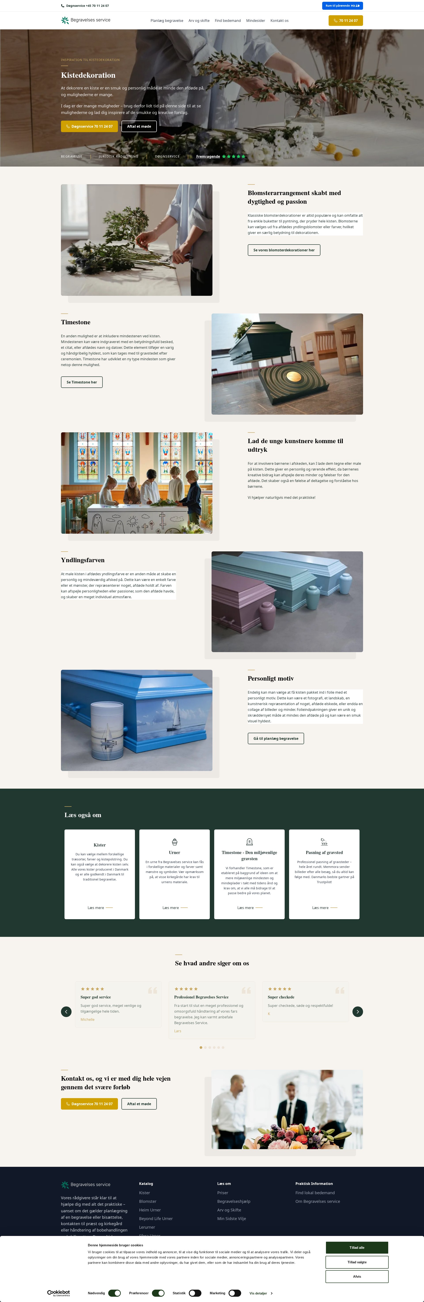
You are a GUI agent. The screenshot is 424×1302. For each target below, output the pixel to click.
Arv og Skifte (229, 1210)
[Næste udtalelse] (357, 1011)
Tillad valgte (357, 1262)
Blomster (147, 1201)
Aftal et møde (139, 126)
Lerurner (147, 1227)
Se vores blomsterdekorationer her (284, 250)
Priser (222, 1192)
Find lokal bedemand (315, 1192)
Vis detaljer (258, 1293)
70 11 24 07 (348, 20)
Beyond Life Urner (156, 1218)
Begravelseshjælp (233, 1201)
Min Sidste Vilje (231, 1218)
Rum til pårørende (338, 6)
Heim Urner (150, 1210)
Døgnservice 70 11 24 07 (92, 126)
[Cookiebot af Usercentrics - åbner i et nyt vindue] (58, 1293)
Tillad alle (357, 1247)
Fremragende (208, 156)
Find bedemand (228, 20)
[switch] (158, 1293)
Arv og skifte (199, 20)
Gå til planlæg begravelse (276, 738)
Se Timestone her (82, 382)
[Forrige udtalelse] (66, 1011)
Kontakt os (280, 20)
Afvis (357, 1276)
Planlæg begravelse (167, 20)
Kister (144, 1192)
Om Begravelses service (317, 1201)
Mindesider (255, 20)
